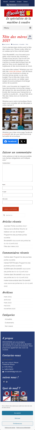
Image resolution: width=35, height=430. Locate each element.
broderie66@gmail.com (12, 371)
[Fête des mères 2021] (15, 398)
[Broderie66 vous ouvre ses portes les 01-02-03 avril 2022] (6, 398)
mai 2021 (7, 306)
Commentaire (6, 163)
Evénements (9, 323)
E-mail (4, 191)
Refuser (17, 418)
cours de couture (15, 71)
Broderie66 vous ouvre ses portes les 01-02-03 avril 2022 (18, 283)
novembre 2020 (9, 309)
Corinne (7, 44)
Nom (4, 184)
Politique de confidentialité (23, 427)
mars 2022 (7, 303)
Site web (4, 199)
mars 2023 (7, 297)
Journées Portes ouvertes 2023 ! (15, 226)
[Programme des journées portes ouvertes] (23, 393)
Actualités (21, 44)
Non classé (9, 326)
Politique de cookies (10, 427)
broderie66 (6, 134)
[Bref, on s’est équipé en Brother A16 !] (23, 398)
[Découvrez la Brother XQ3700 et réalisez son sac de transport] (15, 393)
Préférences (17, 423)
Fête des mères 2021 (11, 246)
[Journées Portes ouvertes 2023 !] (6, 393)
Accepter (17, 413)
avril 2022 (7, 300)
